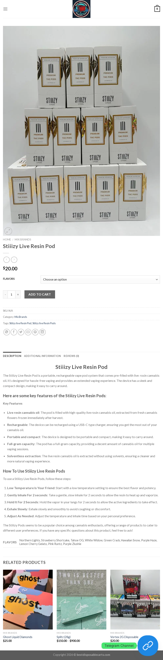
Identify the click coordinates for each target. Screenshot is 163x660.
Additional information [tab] (42, 356)
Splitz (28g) (64, 637)
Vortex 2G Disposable (124, 637)
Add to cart (39, 294)
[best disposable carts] (81, 9)
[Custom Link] (148, 645)
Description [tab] (12, 356)
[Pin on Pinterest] (35, 332)
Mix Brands (23, 239)
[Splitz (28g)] (81, 599)
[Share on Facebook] (14, 332)
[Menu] (5, 9)
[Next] (160, 609)
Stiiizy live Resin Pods (44, 323)
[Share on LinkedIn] (42, 332)
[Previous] (3, 609)
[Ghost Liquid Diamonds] (28, 599)
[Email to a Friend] (28, 332)
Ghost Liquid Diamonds (17, 637)
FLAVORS (9, 279)
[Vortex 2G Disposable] (135, 599)
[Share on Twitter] (21, 332)
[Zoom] (8, 231)
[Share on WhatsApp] (6, 332)
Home (7, 239)
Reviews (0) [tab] (71, 356)
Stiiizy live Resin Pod (20, 323)
